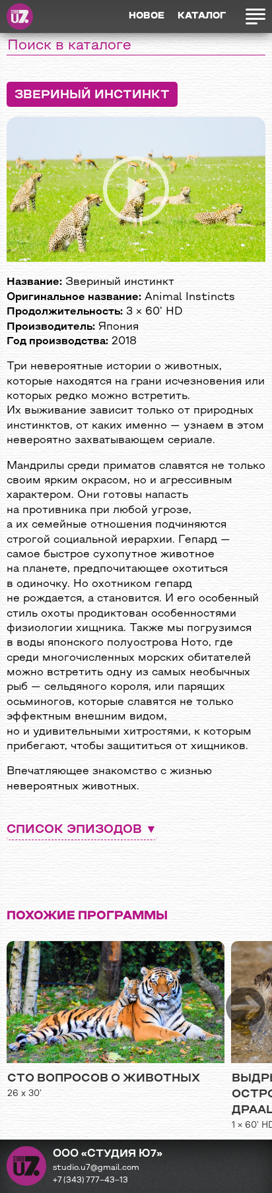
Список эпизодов (74, 830)
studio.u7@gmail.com (96, 1168)
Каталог (202, 16)
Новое (146, 16)
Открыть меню (252, 16)
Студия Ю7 (20, 16)
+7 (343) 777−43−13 (90, 1180)
